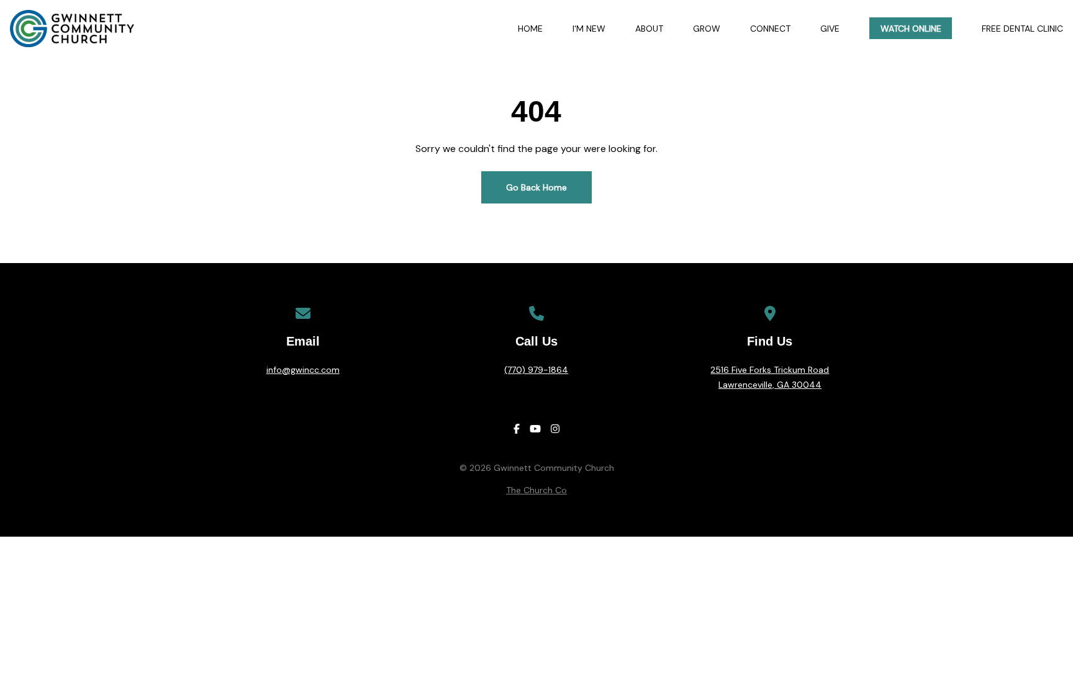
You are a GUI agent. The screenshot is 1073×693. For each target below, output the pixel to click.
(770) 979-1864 (536, 369)
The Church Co (536, 490)
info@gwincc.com (303, 369)
